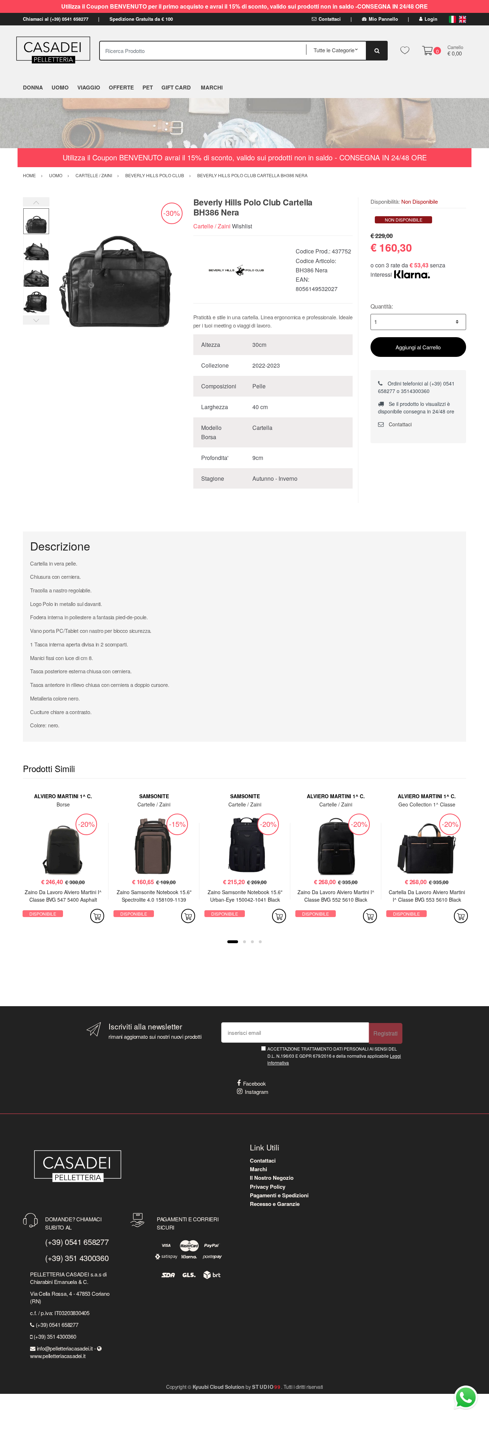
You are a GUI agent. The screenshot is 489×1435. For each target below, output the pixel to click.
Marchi (258, 1169)
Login (431, 19)
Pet (147, 87)
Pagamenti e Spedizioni (279, 1195)
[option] (115, 263)
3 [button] (252, 941)
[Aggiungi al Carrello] (97, 916)
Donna (33, 87)
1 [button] (232, 941)
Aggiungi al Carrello (418, 347)
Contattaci (330, 19)
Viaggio (88, 87)
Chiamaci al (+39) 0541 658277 (55, 19)
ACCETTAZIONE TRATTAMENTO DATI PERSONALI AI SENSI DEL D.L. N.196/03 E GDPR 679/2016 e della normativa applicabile (334, 1056)
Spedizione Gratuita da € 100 (141, 19)
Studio (266, 1386)
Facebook (254, 1083)
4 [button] (260, 941)
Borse (63, 804)
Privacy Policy (267, 1187)
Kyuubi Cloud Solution (219, 1386)
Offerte (121, 87)
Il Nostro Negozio (272, 1178)
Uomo (60, 87)
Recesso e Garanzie (275, 1204)
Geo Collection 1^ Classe (426, 804)
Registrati (385, 1033)
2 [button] (244, 941)
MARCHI (212, 87)
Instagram (256, 1091)
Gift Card (176, 87)
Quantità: (382, 306)
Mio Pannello (383, 19)
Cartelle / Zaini (212, 226)
